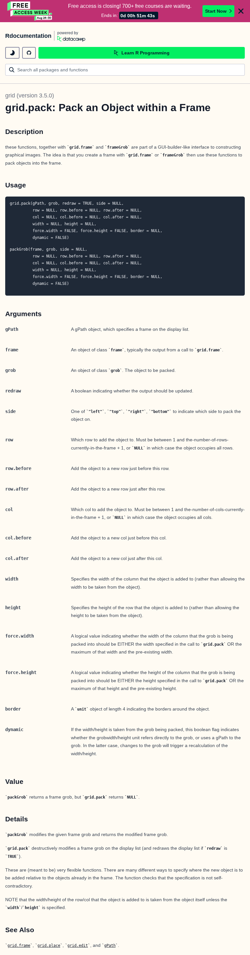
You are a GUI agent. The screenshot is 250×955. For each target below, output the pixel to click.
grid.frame (18, 945)
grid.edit (77, 945)
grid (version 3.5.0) (29, 95)
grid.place (48, 945)
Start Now (216, 11)
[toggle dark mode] (12, 53)
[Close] (240, 11)
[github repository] (29, 53)
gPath (110, 945)
